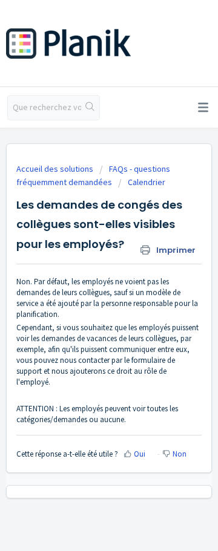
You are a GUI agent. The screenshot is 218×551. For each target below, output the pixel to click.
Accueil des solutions (55, 168)
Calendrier (146, 182)
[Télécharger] (86, 265)
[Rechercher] (90, 108)
